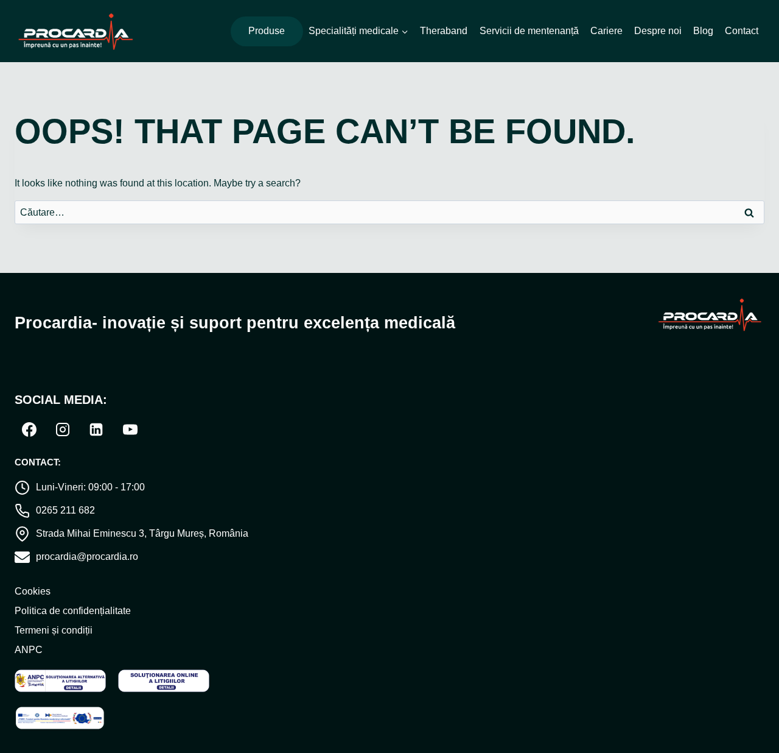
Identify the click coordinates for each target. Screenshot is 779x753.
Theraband (443, 31)
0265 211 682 (65, 510)
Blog (703, 31)
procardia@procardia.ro (87, 556)
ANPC (29, 650)
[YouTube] (130, 429)
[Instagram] (62, 429)
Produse (266, 31)
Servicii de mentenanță (529, 31)
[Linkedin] (96, 429)
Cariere (606, 31)
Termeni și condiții (54, 630)
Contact (741, 31)
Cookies (33, 591)
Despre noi (658, 31)
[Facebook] (29, 429)
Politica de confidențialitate (73, 611)
